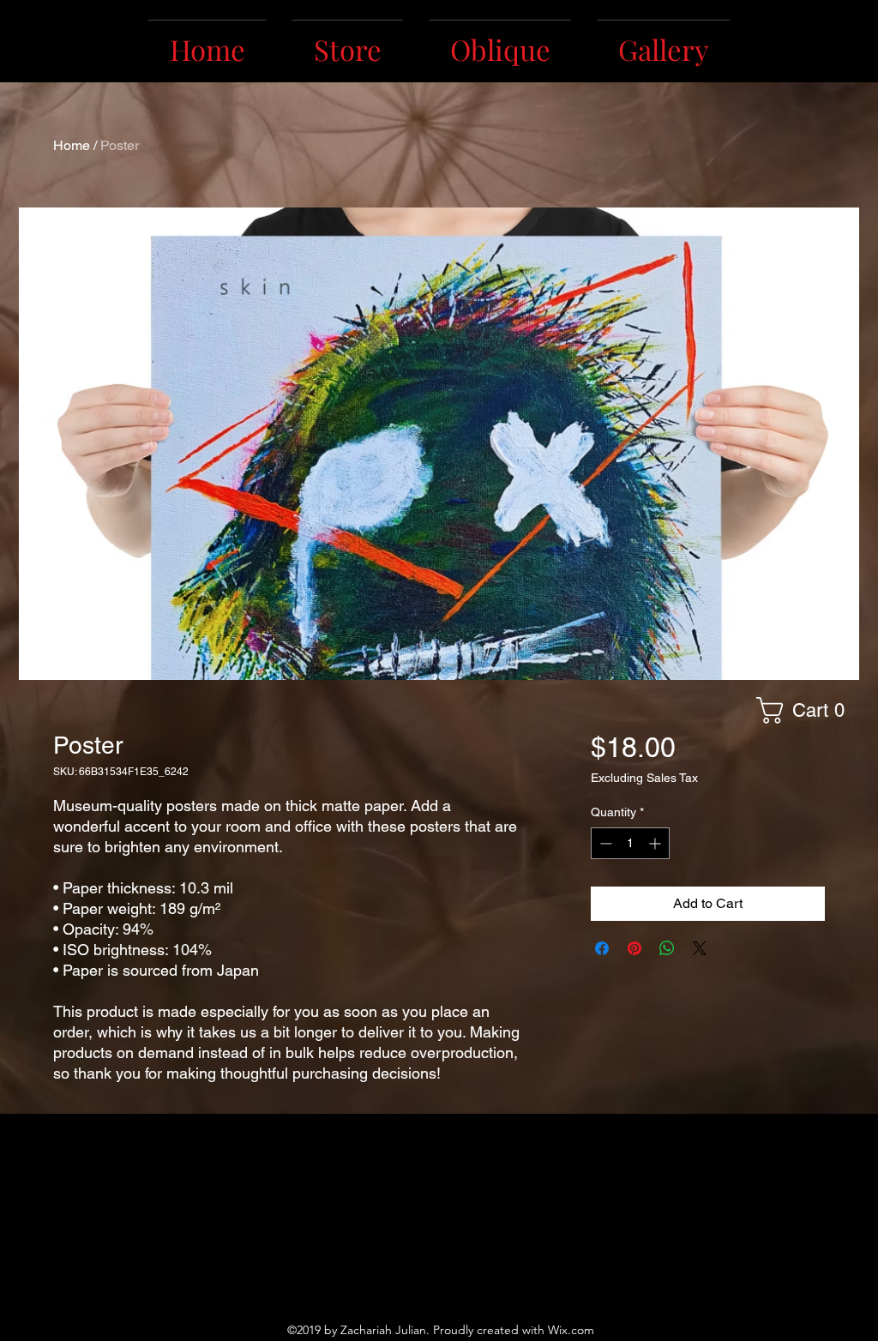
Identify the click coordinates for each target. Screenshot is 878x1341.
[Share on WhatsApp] (667, 948)
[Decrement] (604, 843)
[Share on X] (699, 948)
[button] (807, 710)
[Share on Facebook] (602, 948)
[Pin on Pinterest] (634, 948)
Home (71, 145)
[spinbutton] (630, 843)
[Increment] (656, 843)
